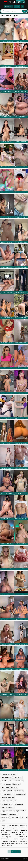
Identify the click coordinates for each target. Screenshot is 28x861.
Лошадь (4, 814)
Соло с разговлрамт (16, 780)
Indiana (24, 817)
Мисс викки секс (6, 777)
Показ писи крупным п (8, 800)
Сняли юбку (5, 817)
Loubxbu (4, 780)
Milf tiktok (14, 787)
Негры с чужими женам (8, 774)
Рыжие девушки (6, 804)
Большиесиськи (6, 794)
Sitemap (25, 858)
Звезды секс (18, 777)
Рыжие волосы (18, 804)
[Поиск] (24, 11)
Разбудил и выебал (7, 807)
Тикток (15, 2)
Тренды (17, 6)
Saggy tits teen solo (7, 810)
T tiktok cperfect (6, 790)
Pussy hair (16, 784)
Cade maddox (15, 817)
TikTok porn (5, 859)
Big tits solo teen (21, 810)
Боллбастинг (18, 790)
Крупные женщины (7, 797)
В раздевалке (13, 814)
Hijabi (3, 820)
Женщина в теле (19, 794)
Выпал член (5, 787)
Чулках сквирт (6, 784)
